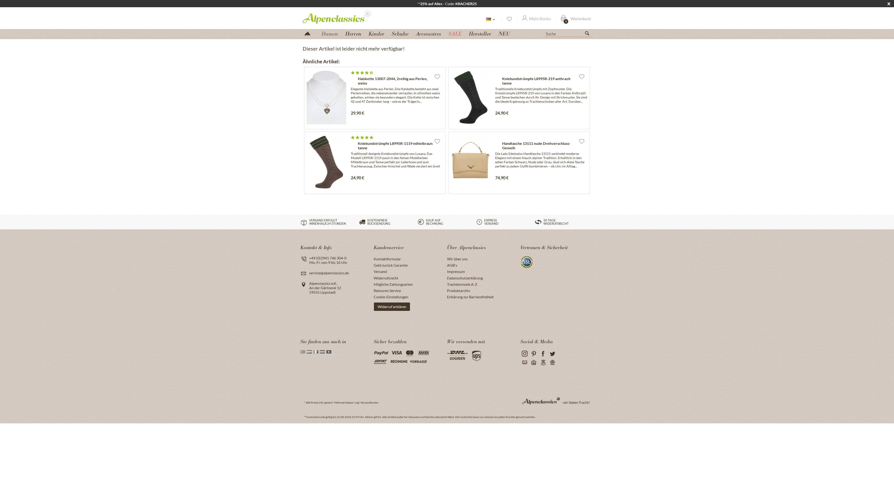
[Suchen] (589, 34)
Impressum (456, 271)
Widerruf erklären (392, 306)
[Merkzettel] (509, 19)
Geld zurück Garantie (391, 265)
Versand (380, 271)
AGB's (452, 265)
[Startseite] (309, 33)
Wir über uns (457, 259)
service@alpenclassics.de (329, 273)
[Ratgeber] (524, 363)
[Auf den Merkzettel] (437, 76)
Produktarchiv (458, 290)
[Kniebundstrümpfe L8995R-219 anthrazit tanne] (471, 97)
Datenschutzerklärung (465, 278)
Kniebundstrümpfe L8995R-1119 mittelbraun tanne (395, 145)
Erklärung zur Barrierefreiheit (470, 297)
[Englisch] (302, 351)
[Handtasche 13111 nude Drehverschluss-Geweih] (471, 162)
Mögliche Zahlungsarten (393, 284)
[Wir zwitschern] (552, 354)
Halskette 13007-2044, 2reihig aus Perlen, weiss (392, 80)
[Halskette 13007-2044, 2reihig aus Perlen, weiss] (326, 97)
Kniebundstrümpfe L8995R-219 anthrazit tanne (536, 80)
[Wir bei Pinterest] (534, 354)
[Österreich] (322, 351)
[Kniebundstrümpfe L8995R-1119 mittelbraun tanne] (326, 162)
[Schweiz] (328, 351)
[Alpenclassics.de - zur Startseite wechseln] (345, 16)
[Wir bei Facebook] (543, 354)
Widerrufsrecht (386, 278)
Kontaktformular (387, 259)
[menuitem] (568, 33)
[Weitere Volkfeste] (552, 363)
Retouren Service (387, 290)
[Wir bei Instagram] (524, 354)
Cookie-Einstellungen (391, 297)
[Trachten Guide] (543, 363)
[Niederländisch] (309, 351)
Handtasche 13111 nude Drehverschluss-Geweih (536, 145)
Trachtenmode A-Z (462, 284)
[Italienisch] (315, 351)
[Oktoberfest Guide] (534, 363)
